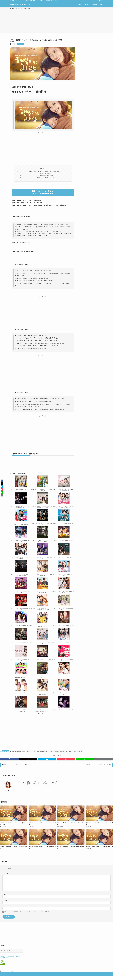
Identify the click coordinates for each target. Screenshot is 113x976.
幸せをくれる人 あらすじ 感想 (18, 751)
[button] (9, 759)
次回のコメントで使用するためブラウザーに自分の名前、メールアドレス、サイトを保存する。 (27, 912)
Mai (8, 790)
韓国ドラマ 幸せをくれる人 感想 (75, 751)
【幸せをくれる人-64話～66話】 (45, 176)
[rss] (100, 1)
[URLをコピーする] (103, 759)
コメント (5, 874)
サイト (4, 906)
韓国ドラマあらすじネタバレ (22, 4)
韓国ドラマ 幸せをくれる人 (43, 751)
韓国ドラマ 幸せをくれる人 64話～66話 (59, 751)
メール (4, 900)
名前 (4, 894)
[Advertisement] (56, 21)
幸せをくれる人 (20, 44)
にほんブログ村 (4, 958)
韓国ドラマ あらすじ (31, 751)
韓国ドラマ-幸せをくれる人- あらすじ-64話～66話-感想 (44, 171)
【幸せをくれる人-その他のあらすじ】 (45, 178)
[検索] (102, 1)
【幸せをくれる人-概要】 (45, 173)
